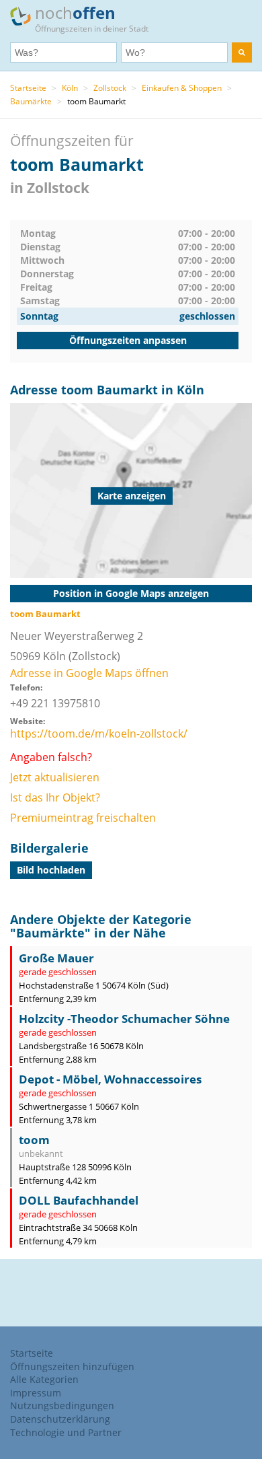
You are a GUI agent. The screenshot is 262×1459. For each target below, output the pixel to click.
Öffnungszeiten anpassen (128, 340)
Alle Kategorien (44, 1379)
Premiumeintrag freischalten (83, 817)
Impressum (35, 1392)
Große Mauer (56, 958)
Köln (70, 88)
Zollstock (109, 88)
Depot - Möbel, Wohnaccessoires (110, 1079)
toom (34, 1139)
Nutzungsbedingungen (62, 1405)
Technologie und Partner (66, 1432)
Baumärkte (31, 101)
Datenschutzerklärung (60, 1419)
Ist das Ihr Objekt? (55, 797)
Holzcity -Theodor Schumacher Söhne (124, 1018)
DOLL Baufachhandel (78, 1200)
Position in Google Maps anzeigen (131, 593)
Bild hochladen (51, 869)
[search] (242, 52)
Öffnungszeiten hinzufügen (72, 1366)
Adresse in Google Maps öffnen (89, 673)
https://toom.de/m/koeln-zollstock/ (98, 733)
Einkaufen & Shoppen (182, 88)
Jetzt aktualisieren (54, 777)
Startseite (28, 88)
